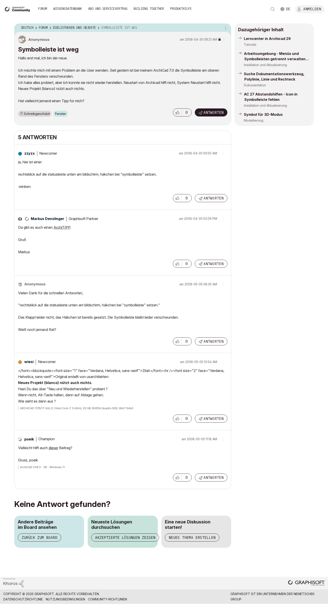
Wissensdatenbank (67, 9)
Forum (42, 9)
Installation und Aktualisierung (265, 65)
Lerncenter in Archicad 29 (267, 38)
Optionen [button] (225, 27)
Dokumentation (255, 85)
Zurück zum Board (39, 537)
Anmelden (312, 8)
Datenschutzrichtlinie (23, 599)
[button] (177, 112)
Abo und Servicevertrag (107, 9)
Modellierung (253, 120)
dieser (53, 448)
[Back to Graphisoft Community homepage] (18, 8)
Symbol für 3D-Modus (263, 114)
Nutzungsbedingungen (65, 599)
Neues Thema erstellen (192, 537)
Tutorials (250, 44)
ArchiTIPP (62, 227)
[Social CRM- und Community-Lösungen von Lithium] (13, 582)
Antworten (213, 112)
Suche (272, 9)
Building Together (149, 9)
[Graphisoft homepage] (306, 583)
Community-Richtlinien (107, 599)
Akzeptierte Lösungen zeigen (125, 537)
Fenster (60, 114)
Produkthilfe (181, 9)
